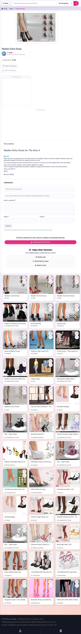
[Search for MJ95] (4, 53)
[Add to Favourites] (24, 278)
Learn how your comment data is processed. (39, 230)
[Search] (76, 3)
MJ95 (10, 52)
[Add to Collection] (24, 282)
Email (42, 217)
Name (6, 217)
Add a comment (10, 200)
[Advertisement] (16, 92)
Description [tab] (9, 144)
